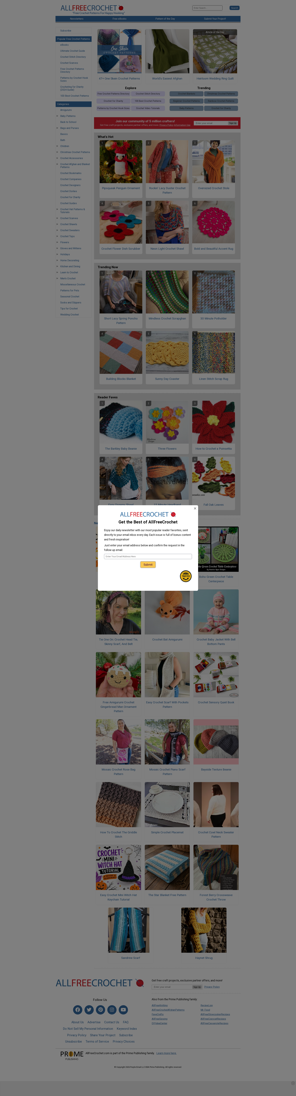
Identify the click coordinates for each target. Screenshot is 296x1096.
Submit (148, 564)
